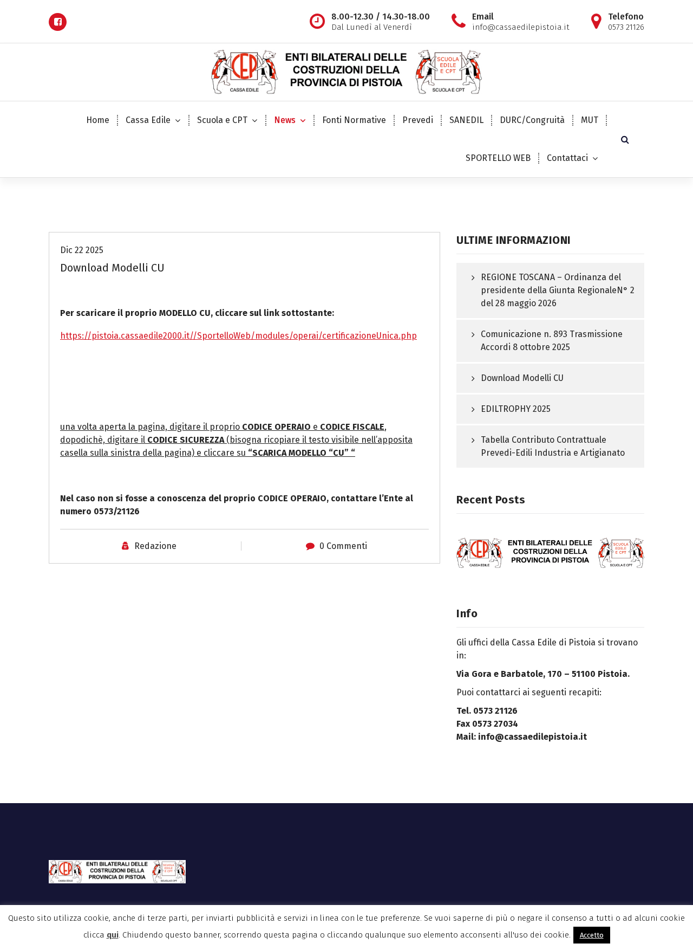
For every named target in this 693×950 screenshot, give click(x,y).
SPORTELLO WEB (498, 158)
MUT (589, 120)
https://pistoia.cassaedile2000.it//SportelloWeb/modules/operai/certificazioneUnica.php (238, 336)
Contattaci (567, 158)
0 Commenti (343, 546)
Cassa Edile (148, 120)
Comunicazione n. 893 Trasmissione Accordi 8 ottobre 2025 (552, 340)
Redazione (155, 546)
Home (97, 120)
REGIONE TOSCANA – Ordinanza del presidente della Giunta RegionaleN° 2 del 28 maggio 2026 (558, 290)
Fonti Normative (354, 120)
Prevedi (417, 120)
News (285, 120)
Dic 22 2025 (81, 250)
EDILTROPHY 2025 (516, 409)
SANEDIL (466, 120)
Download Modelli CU (522, 378)
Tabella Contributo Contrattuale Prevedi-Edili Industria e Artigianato (553, 446)
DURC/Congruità (532, 120)
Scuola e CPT (222, 120)
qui (113, 935)
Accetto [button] (592, 935)
